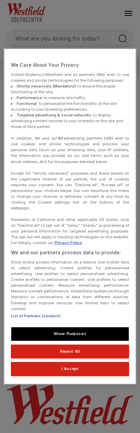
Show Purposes (70, 333)
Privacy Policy (68, 243)
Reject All (70, 351)
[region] (69, 216)
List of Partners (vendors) (35, 316)
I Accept (70, 369)
